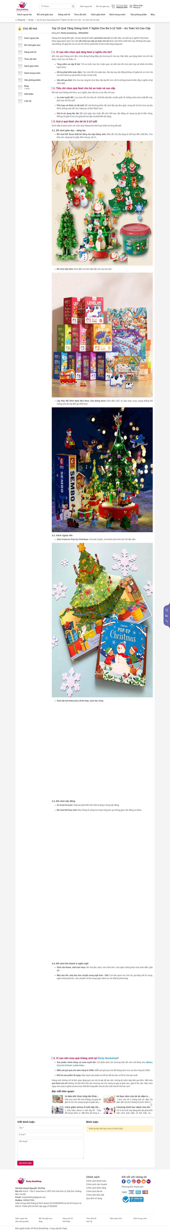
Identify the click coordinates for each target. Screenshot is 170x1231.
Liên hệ (27, 101)
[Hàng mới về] (20, 52)
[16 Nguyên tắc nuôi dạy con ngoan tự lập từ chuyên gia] (109, 1099)
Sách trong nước (117, 14)
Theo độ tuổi (80, 14)
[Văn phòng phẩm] (20, 80)
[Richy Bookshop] (22, 6)
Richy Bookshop (107, 1058)
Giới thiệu (28, 94)
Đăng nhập (138, 5)
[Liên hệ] (20, 101)
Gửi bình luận (25, 1163)
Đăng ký (136, 7)
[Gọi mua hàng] (167, 610)
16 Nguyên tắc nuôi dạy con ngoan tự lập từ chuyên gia (131, 1096)
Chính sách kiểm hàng (96, 1188)
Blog (153, 14)
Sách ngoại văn (86, 6)
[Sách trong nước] (20, 73)
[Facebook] (124, 1181)
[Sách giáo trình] (20, 66)
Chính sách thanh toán (96, 1181)
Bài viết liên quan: (63, 1091)
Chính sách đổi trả (94, 1191)
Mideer (149, 1062)
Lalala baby (78, 1065)
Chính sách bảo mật (95, 1195)
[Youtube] (139, 1181)
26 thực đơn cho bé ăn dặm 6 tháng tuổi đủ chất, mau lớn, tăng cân (82, 1096)
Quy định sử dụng (94, 1198)
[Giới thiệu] (20, 94)
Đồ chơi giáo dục (103, 6)
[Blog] (20, 87)
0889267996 (28, 1200)
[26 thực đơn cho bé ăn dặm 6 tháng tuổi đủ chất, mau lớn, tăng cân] (57, 1099)
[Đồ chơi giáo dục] (20, 45)
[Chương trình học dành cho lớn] (57, 1110)
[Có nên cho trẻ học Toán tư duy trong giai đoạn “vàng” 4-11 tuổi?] (109, 1110)
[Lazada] (149, 1181)
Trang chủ (21, 20)
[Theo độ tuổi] (20, 59)
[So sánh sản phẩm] (167, 621)
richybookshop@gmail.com (34, 1197)
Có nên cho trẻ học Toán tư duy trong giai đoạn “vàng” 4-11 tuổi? (134, 1107)
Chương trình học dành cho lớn (82, 1107)
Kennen (68, 1065)
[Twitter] (129, 1181)
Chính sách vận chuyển (96, 1184)
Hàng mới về (64, 14)
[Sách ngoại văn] (20, 38)
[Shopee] (144, 1181)
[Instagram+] (134, 1181)
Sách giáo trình (98, 14)
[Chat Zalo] (167, 615)
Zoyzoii (60, 1065)
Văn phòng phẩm (138, 14)
